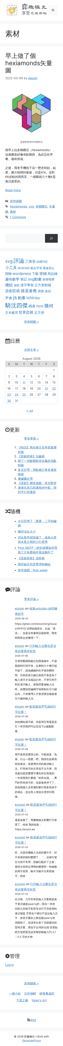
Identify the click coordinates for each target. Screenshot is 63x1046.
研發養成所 (46, 993)
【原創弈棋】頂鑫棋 (31, 456)
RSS (33, 1020)
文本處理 (11, 312)
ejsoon (19, 608)
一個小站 (15, 993)
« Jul (30, 410)
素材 (13, 212)
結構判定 (42, 261)
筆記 (23, 279)
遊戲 (16, 285)
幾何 (48, 305)
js (15, 297)
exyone (20, 804)
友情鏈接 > (31, 983)
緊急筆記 (48, 268)
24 (16, 394)
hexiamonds (18, 206)
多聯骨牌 (48, 279)
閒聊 (8, 274)
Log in (9, 965)
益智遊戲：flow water (33, 570)
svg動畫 (35, 279)
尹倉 (8, 298)
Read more (13, 190)
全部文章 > (31, 349)
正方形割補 (42, 285)
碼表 (32, 306)
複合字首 (36, 268)
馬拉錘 (53, 274)
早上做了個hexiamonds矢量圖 (28, 63)
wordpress (21, 273)
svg (31, 206)
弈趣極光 (34, 6)
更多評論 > (31, 599)
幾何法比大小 (27, 531)
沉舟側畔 (30, 993)
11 (24, 382)
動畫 (22, 297)
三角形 (30, 261)
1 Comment (18, 217)
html (39, 306)
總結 (9, 285)
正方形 (39, 313)
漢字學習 (27, 285)
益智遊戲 (16, 201)
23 (9, 394)
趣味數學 (12, 279)
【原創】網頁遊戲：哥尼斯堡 (37, 483)
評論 (18, 260)
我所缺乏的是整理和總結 (34, 564)
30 (9, 401)
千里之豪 (22, 1000)
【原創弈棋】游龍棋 (31, 558)
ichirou (33, 297)
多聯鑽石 (41, 206)
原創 (41, 291)
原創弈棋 (12, 291)
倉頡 (48, 291)
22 (54, 388)
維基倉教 (29, 290)
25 (24, 394)
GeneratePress (31, 1040)
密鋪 (43, 273)
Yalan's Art (39, 1000)
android (23, 268)
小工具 (11, 267)
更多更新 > (31, 438)
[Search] (51, 238)
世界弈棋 (26, 312)
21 (46, 388)
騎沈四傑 (16, 305)
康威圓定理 (25, 479)
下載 (35, 274)
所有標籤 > (31, 321)
